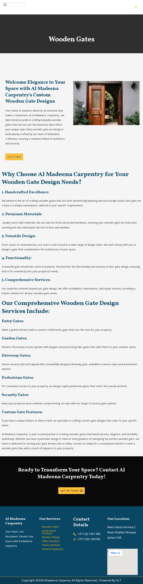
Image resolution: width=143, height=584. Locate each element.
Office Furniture (51, 541)
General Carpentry (52, 549)
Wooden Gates (50, 526)
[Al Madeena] (13, 7)
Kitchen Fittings (51, 537)
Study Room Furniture (49, 532)
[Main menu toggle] (136, 7)
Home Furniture (51, 545)
